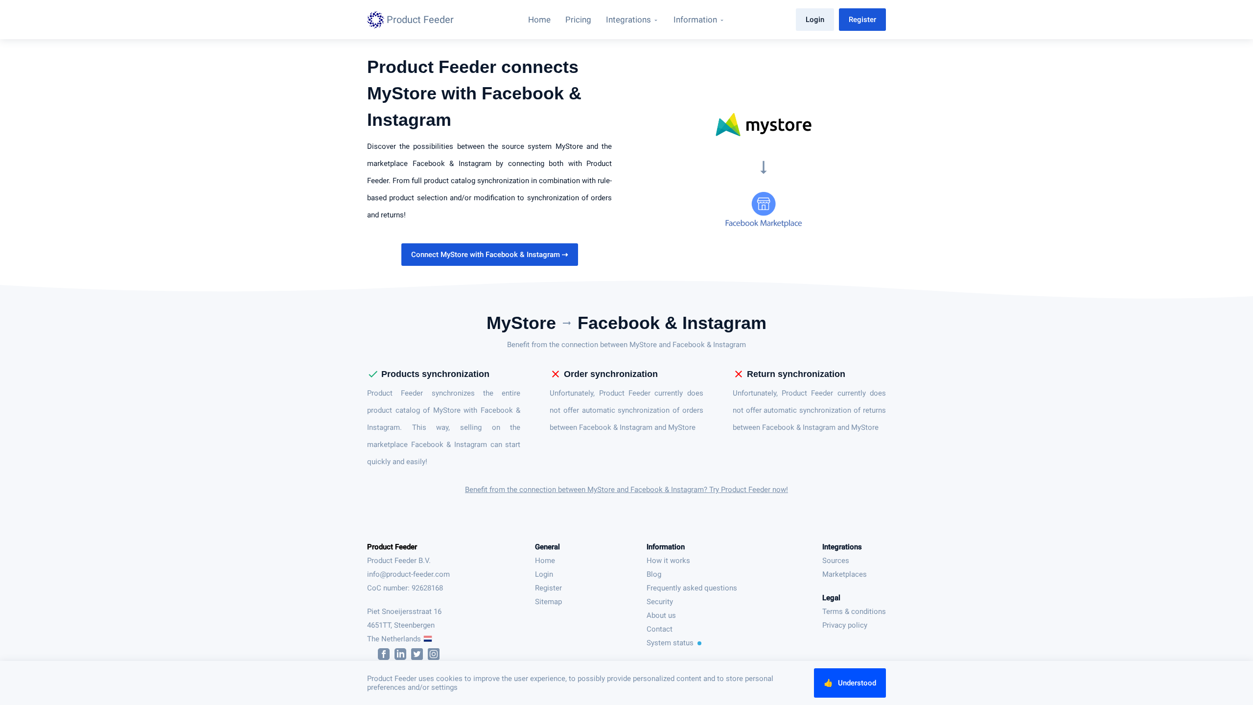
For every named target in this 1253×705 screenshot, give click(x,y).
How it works (668, 560)
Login (815, 19)
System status (670, 642)
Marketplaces (844, 574)
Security (660, 601)
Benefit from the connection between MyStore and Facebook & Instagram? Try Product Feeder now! (626, 489)
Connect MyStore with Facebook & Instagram (489, 254)
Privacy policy (844, 625)
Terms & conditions (854, 611)
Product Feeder (392, 546)
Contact (660, 629)
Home (545, 560)
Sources (835, 560)
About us (661, 615)
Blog (654, 574)
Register (862, 19)
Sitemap (548, 601)
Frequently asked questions (692, 588)
